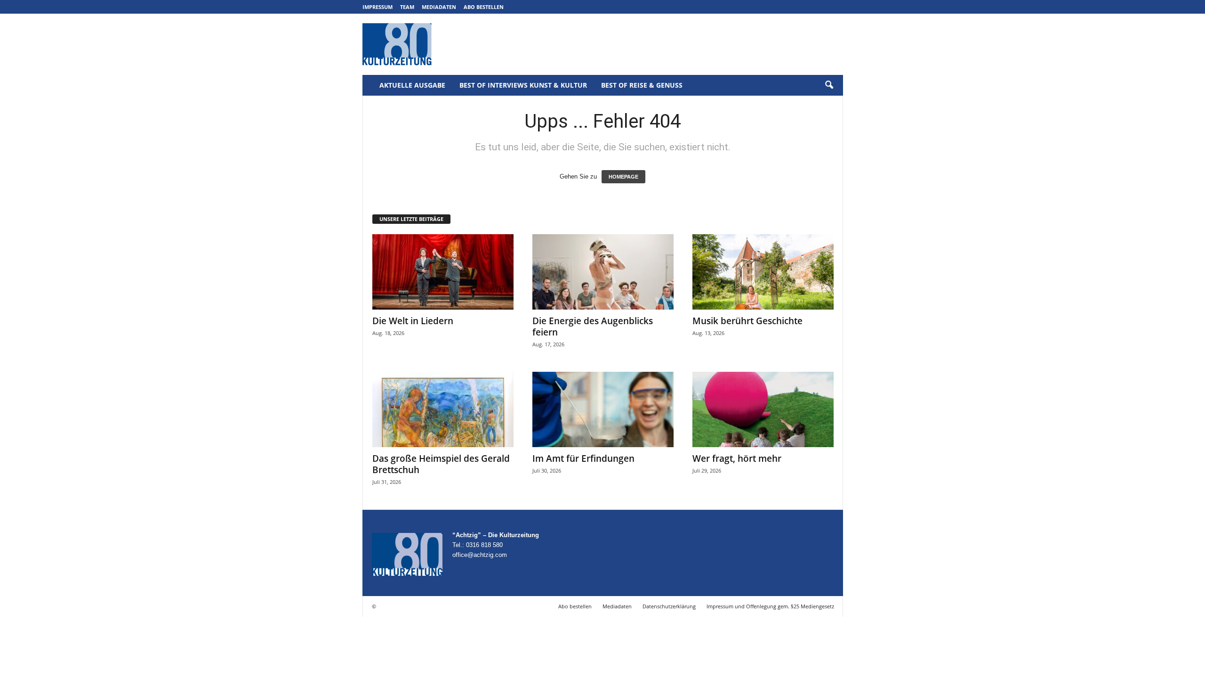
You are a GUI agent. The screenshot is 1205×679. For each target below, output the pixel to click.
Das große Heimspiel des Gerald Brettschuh (441, 464)
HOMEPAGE (623, 177)
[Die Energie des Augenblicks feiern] (603, 272)
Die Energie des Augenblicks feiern (592, 326)
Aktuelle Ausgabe (412, 85)
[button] (829, 85)
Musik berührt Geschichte (747, 321)
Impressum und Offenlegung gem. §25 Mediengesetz (770, 606)
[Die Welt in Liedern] (443, 272)
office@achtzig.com (479, 554)
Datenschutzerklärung (669, 606)
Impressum (377, 6)
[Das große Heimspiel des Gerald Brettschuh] (443, 409)
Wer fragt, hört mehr (736, 458)
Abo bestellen (484, 6)
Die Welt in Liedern (412, 321)
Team (407, 6)
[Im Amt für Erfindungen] (603, 409)
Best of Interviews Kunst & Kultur (523, 85)
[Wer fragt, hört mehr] (763, 409)
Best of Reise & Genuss (642, 85)
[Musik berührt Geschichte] (763, 272)
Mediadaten (439, 6)
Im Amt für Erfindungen (583, 458)
